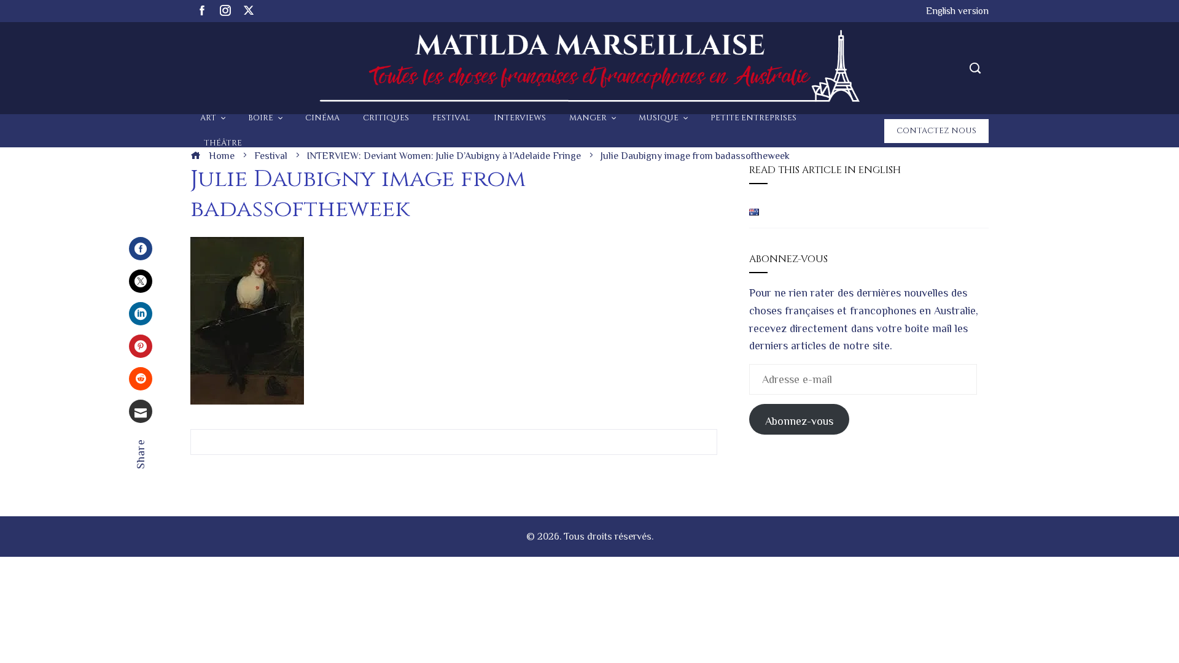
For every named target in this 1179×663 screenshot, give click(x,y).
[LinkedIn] (140, 313)
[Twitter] (140, 281)
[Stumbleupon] (140, 378)
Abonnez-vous (799, 421)
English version (957, 11)
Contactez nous (936, 130)
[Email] (140, 411)
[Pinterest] (140, 346)
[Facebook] (140, 248)
